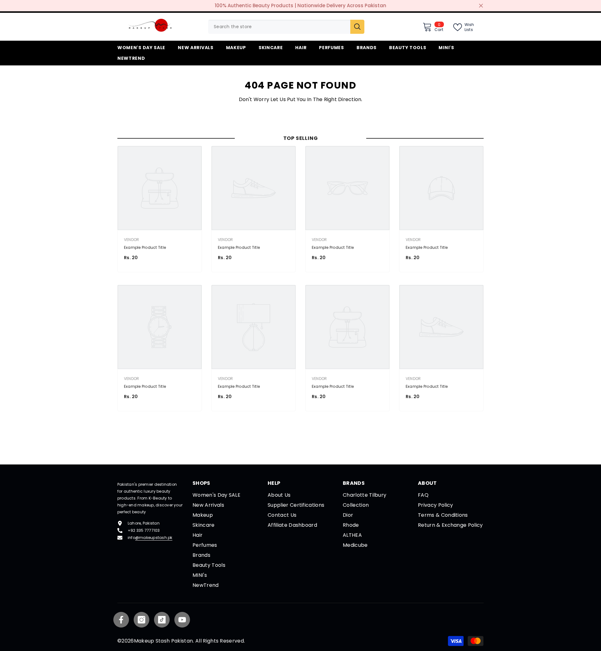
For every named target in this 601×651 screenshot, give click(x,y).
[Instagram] (141, 620)
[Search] (286, 27)
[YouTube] (182, 620)
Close (481, 5)
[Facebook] (121, 620)
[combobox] (279, 27)
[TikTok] (162, 620)
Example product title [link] (145, 247)
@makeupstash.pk (153, 537)
